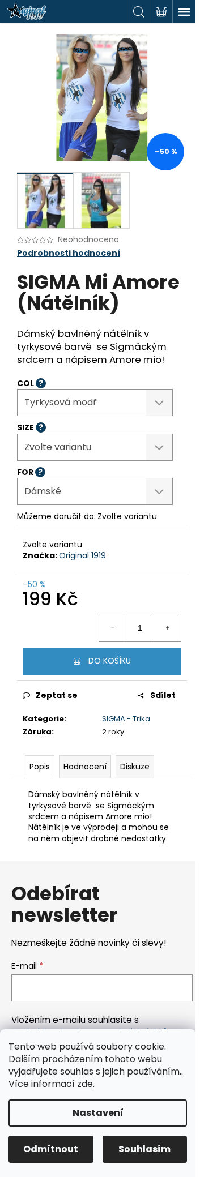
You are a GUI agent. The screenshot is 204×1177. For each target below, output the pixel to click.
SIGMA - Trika (126, 718)
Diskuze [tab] (135, 766)
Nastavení (98, 1112)
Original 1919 (82, 555)
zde (85, 1083)
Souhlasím (144, 1148)
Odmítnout (50, 1148)
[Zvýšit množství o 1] (167, 627)
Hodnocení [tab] (85, 766)
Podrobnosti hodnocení (68, 253)
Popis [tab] (39, 766)
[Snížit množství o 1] (112, 627)
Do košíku (109, 660)
